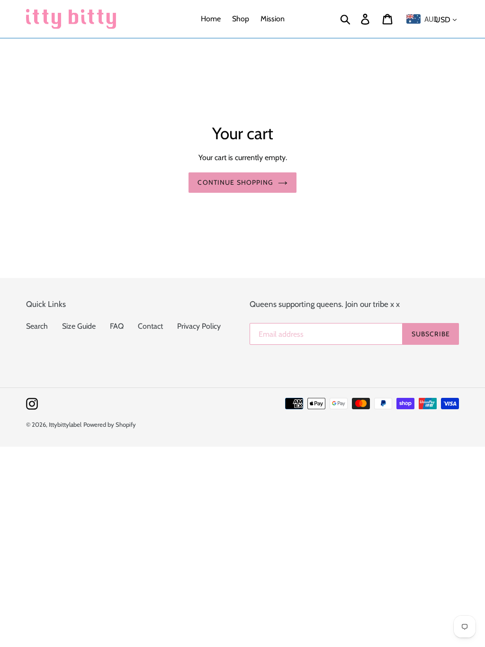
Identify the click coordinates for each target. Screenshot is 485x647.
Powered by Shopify (109, 424)
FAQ (117, 326)
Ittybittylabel (65, 424)
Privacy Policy (199, 326)
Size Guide (79, 326)
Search (37, 326)
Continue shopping (235, 182)
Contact (150, 326)
